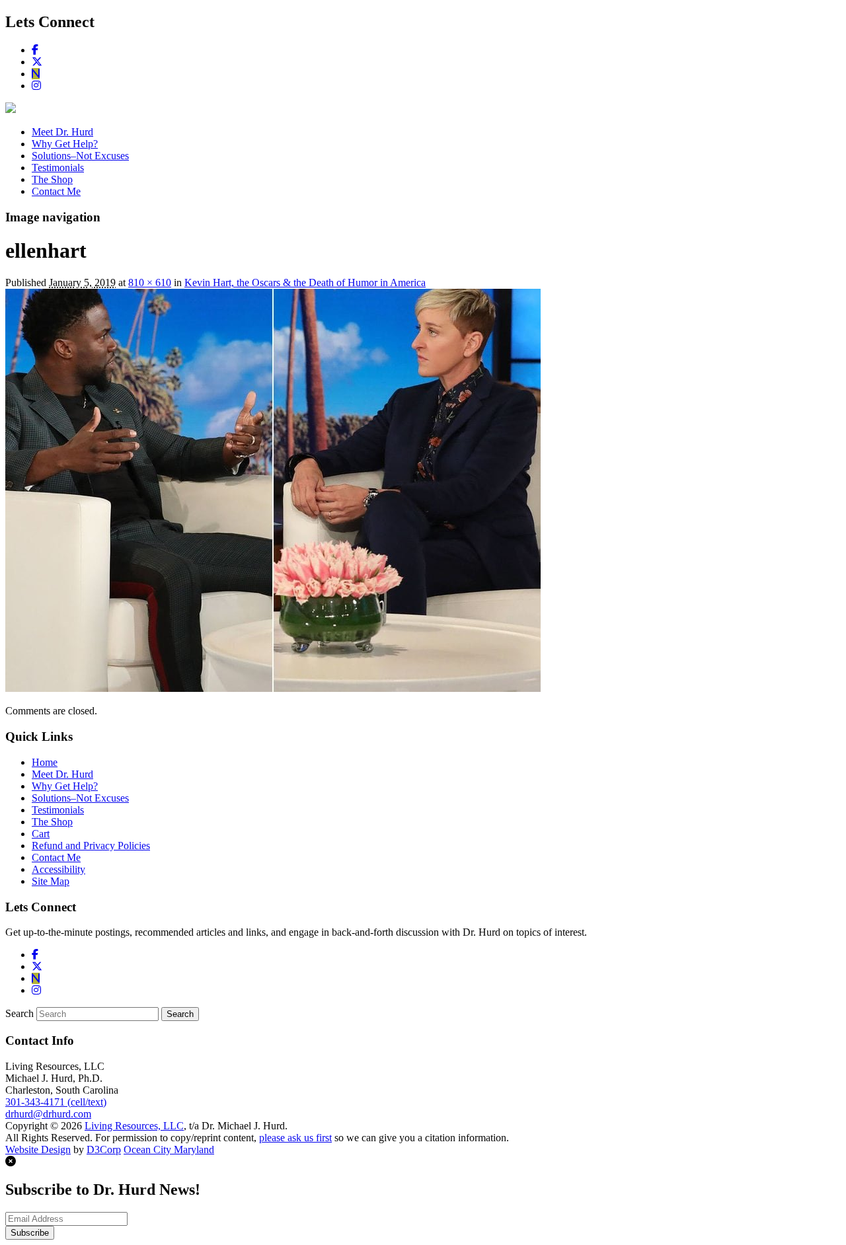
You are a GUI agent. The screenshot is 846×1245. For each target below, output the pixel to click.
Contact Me (56, 191)
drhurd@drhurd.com (48, 1113)
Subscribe (30, 1233)
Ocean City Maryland (169, 1149)
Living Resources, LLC (134, 1125)
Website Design (38, 1149)
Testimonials (58, 167)
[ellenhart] (273, 688)
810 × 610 (149, 282)
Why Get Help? (65, 143)
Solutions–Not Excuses (80, 155)
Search (19, 1013)
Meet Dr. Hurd (62, 131)
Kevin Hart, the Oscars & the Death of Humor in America (305, 282)
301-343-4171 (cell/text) (55, 1102)
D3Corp (104, 1149)
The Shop (52, 179)
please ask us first (295, 1137)
